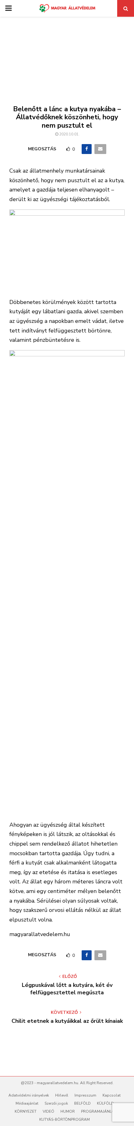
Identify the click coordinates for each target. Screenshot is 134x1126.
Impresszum (85, 1095)
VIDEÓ (48, 1111)
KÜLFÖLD (105, 1103)
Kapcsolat (112, 1095)
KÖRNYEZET (25, 1111)
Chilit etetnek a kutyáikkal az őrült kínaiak (67, 1021)
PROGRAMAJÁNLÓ (98, 1111)
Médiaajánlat (27, 1103)
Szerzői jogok (56, 1103)
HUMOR (67, 1111)
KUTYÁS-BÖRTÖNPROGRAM (64, 1119)
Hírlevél (61, 1095)
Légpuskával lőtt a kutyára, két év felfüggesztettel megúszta (67, 988)
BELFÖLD (82, 1103)
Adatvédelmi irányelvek (28, 1095)
